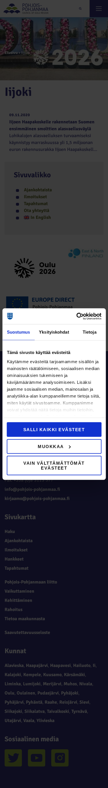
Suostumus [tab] (18, 332)
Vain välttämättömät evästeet (54, 465)
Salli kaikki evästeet (54, 429)
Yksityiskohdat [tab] (54, 332)
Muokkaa (51, 446)
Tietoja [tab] (89, 332)
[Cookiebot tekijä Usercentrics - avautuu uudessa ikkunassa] (76, 316)
